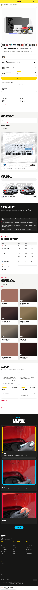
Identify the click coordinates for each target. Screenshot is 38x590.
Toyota (14, 547)
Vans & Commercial (4, 551)
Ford (14, 551)
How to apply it (3, 105)
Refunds (2, 571)
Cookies (2, 574)
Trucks (2, 553)
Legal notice (3, 563)
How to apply (28, 547)
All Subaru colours (5, 409)
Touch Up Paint (6, 4)
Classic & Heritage (4, 549)
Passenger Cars (3, 545)
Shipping (2, 569)
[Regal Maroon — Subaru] (6, 45)
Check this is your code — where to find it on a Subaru (10, 104)
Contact (27, 558)
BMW (14, 545)
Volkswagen (15, 543)
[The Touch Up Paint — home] (19, 1)
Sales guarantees (28, 557)
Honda (14, 549)
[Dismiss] (14, 586)
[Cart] (36, 2)
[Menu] (2, 2)
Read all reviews (4, 400)
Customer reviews (29, 553)
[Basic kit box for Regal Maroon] (3, 45)
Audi (14, 553)
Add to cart (19, 78)
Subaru (11, 4)
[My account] (33, 2)
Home (2, 4)
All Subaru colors (4, 286)
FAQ (26, 551)
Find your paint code (29, 545)
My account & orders (29, 543)
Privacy (2, 572)
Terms (2, 565)
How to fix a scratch (29, 549)
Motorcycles (3, 547)
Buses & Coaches (4, 555)
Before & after (28, 555)
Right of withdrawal (4, 567)
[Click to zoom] (19, 25)
